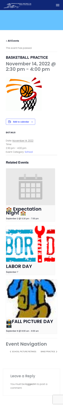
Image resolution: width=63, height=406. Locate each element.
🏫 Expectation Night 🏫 (23, 211)
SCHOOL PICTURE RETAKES (24, 351)
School (29, 152)
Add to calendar (21, 121)
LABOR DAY (19, 266)
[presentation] (30, 186)
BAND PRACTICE (48, 351)
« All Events (12, 40)
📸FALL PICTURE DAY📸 (29, 323)
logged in (30, 384)
